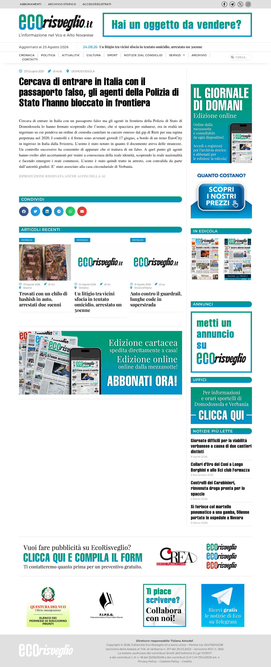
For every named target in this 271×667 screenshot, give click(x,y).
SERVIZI (175, 55)
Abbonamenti (31, 4)
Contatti (30, 59)
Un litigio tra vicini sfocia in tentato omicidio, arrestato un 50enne (98, 301)
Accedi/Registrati (97, 4)
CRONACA (27, 55)
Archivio (199, 55)
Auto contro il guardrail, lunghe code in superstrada (156, 299)
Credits (187, 661)
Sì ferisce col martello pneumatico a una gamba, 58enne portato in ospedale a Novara (220, 513)
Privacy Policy (147, 661)
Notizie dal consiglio (143, 55)
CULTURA (94, 55)
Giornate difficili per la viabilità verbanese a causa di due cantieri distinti (221, 447)
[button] (24, 211)
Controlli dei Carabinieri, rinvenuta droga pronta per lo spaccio (218, 489)
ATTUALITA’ (71, 55)
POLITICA (48, 55)
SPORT (112, 55)
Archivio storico (62, 4)
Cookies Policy (169, 661)
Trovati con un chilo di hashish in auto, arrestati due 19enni (43, 299)
